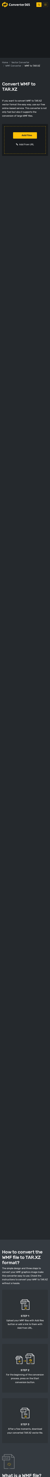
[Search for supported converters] (39, 4)
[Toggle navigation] (45, 4)
